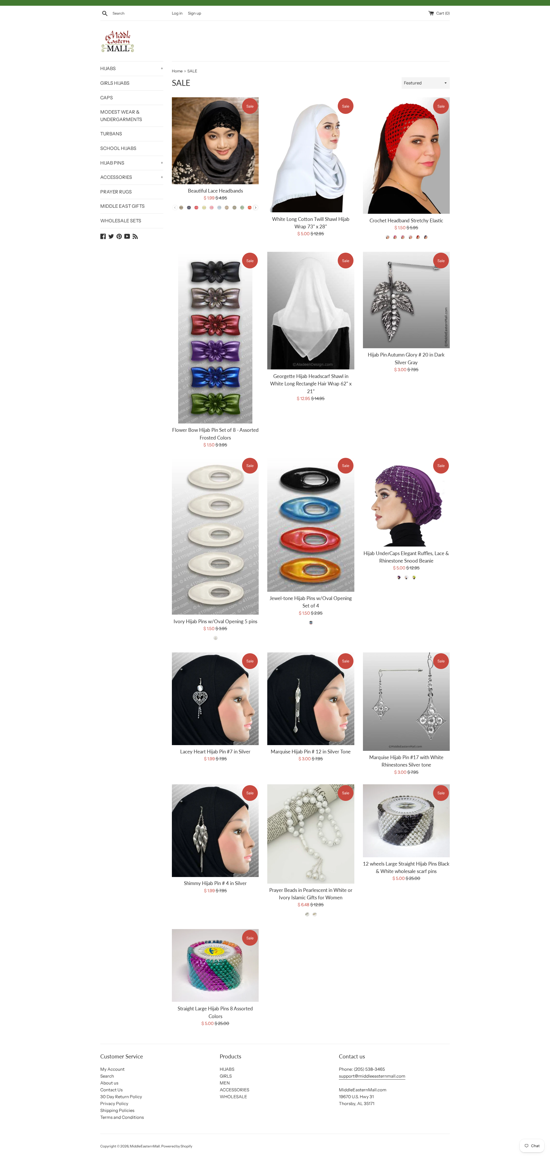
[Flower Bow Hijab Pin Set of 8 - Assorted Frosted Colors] (215, 337)
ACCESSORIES (131, 177)
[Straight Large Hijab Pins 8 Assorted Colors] (215, 965)
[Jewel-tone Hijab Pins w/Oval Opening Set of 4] (310, 524)
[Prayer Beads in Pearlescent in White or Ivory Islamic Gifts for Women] (310, 834)
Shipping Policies (117, 1110)
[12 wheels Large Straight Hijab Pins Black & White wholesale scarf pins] (406, 820)
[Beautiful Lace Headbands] (215, 140)
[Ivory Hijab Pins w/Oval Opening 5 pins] (215, 536)
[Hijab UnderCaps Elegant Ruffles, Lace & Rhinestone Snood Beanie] (406, 502)
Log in (177, 13)
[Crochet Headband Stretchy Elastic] (406, 155)
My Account (112, 1069)
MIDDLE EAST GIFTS (122, 206)
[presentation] (256, 207)
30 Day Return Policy (121, 1096)
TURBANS (111, 133)
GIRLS (226, 1076)
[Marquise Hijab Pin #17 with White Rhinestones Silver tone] (406, 701)
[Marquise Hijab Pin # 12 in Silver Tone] (310, 698)
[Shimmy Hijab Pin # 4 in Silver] (215, 830)
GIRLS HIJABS (114, 83)
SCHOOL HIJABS (118, 148)
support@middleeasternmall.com (372, 1076)
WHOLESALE (233, 1096)
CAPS (106, 97)
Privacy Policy (114, 1103)
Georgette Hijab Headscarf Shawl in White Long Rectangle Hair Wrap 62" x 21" (310, 383)
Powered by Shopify (176, 1146)
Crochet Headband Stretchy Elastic (406, 220)
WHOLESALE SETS (120, 220)
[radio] (181, 207)
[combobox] (141, 13)
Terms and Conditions (122, 1117)
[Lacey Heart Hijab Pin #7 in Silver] (215, 698)
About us (109, 1083)
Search (107, 1076)
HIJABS (131, 68)
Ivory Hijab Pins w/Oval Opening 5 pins (215, 621)
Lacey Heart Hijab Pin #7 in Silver (215, 752)
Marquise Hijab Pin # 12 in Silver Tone (311, 752)
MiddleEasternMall (145, 1146)
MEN (225, 1083)
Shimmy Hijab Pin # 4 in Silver (215, 883)
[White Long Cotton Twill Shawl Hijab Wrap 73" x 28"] (310, 154)
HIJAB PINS (131, 163)
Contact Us (111, 1089)
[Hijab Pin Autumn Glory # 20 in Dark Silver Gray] (406, 300)
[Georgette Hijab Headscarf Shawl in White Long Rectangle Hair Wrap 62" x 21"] (310, 310)
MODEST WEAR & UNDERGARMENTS (121, 115)
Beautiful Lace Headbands (215, 191)
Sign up (194, 13)
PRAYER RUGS (116, 192)
